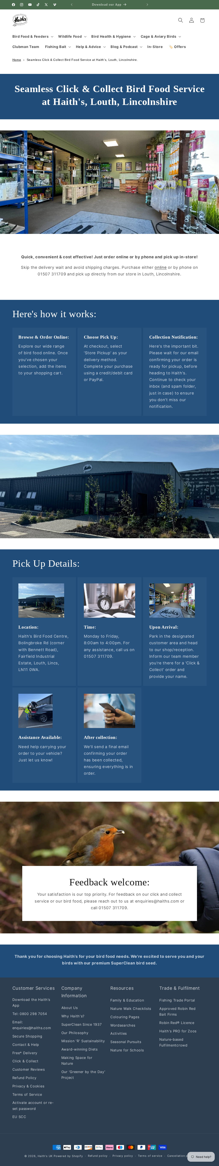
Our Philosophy (75, 1033)
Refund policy (98, 1155)
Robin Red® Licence (176, 1023)
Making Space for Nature (76, 1060)
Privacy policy (122, 1155)
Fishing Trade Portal (177, 1000)
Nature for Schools (127, 1050)
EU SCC (19, 1117)
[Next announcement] (147, 4)
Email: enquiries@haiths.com (31, 1025)
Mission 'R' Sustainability (83, 1041)
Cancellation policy (181, 1155)
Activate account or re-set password (33, 1105)
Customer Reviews (28, 1069)
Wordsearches (122, 1025)
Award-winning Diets (79, 1049)
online (161, 267)
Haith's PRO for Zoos (178, 1031)
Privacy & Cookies (28, 1086)
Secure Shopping (27, 1036)
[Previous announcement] (71, 4)
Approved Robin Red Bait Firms (177, 1011)
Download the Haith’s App (31, 1002)
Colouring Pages (124, 1017)
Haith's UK (45, 1156)
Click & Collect (25, 1061)
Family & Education (127, 1000)
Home (16, 59)
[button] (32, 36)
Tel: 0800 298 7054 (29, 1014)
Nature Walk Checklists (130, 1008)
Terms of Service (27, 1094)
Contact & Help (25, 1044)
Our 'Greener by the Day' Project (83, 1075)
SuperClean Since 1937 (81, 1024)
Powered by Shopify (68, 1156)
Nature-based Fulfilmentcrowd (173, 1042)
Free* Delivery (25, 1053)
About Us (69, 1008)
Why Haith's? (72, 1016)
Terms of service (150, 1155)
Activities (118, 1033)
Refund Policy (24, 1078)
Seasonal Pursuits (125, 1042)
